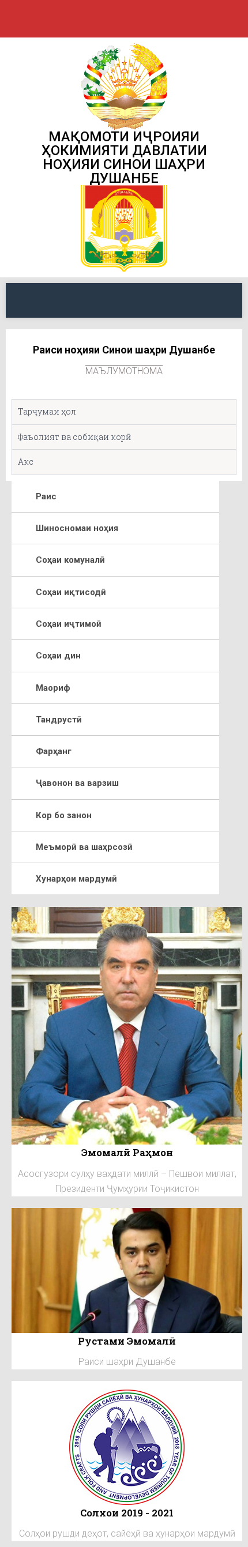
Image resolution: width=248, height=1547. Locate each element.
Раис (46, 496)
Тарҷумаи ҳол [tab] (47, 411)
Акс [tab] (25, 461)
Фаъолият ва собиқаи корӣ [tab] (74, 436)
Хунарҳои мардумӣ (76, 879)
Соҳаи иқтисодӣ (71, 592)
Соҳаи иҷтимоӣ (69, 624)
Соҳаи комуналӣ (70, 560)
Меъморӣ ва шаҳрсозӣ (84, 847)
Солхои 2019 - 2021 (127, 1512)
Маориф (53, 688)
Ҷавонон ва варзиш (77, 783)
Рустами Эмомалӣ (127, 1340)
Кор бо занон (64, 815)
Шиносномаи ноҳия (77, 528)
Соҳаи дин (58, 655)
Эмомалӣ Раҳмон (127, 1152)
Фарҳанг (54, 751)
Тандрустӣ (59, 719)
